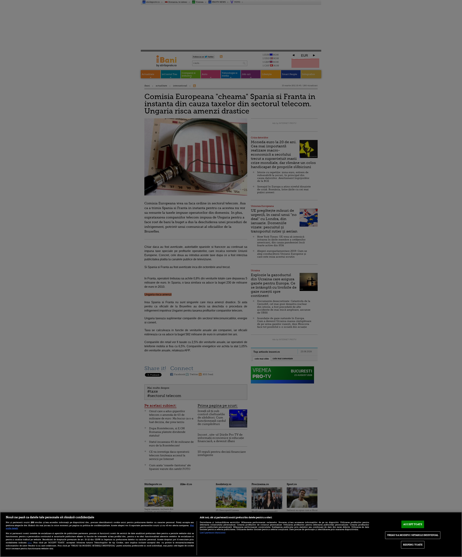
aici (30, 542)
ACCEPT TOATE (412, 524)
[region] (231, 534)
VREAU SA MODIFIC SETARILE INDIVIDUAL (413, 535)
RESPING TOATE (413, 544)
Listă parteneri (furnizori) (212, 533)
